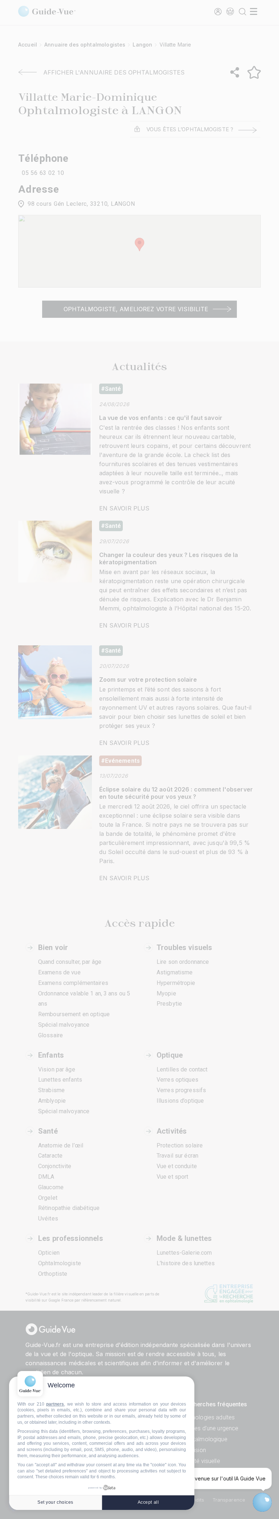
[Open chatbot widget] (262, 1502)
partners (55, 1404)
